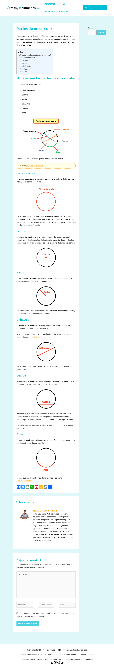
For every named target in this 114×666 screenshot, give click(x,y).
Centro (26, 60)
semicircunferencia (24, 481)
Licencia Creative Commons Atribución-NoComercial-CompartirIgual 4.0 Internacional (57, 659)
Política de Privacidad (49, 650)
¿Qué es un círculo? (34, 166)
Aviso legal (83, 650)
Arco (25, 72)
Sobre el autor (33, 650)
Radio (25, 63)
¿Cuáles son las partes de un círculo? (35, 55)
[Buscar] (105, 7)
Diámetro (27, 66)
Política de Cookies (68, 650)
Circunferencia (29, 58)
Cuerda (26, 69)
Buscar (91, 28)
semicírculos (36, 337)
